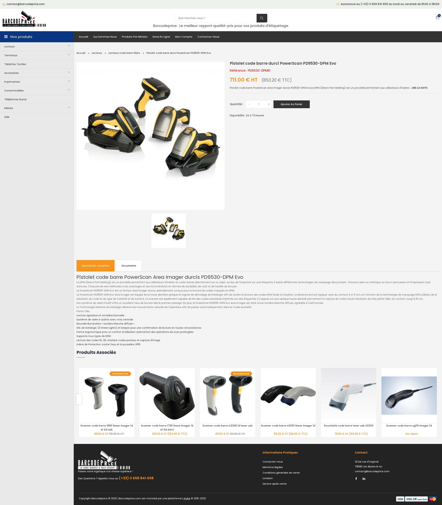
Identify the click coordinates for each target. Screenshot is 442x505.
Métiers (8, 108)
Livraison (268, 478)
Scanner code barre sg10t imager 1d (409, 425)
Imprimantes (12, 82)
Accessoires (11, 73)
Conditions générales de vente (281, 472)
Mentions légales (273, 467)
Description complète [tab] (95, 265)
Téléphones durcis (15, 99)
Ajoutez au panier (291, 104)
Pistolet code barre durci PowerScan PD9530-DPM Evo (178, 53)
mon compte (183, 36)
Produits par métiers (134, 36)
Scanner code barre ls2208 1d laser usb (228, 425)
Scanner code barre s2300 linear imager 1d (288, 425)
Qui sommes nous (105, 36)
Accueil (83, 36)
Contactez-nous (208, 36)
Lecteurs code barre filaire (124, 53)
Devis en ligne (161, 36)
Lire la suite (419, 88)
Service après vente (275, 484)
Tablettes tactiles (15, 64)
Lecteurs (9, 46)
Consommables (14, 90)
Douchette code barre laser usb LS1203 (348, 425)
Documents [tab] (129, 265)
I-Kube (186, 498)
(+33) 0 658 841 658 (136, 478)
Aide (6, 117)
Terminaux (10, 55)
